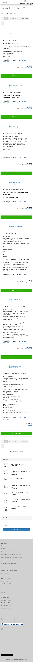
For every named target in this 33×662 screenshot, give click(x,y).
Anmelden (16, 529)
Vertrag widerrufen (7, 655)
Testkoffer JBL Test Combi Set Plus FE (14, 307)
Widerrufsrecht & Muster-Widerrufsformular (12, 554)
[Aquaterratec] (3, 2)
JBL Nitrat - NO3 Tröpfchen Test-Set (13, 133)
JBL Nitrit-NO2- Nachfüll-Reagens (12, 92)
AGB (2, 560)
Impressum (4, 545)
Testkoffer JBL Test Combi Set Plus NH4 (14, 373)
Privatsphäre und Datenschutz (8, 563)
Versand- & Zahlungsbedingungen (10, 551)
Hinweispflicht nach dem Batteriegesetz (11, 557)
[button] (2, 18)
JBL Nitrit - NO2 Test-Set (10, 40)
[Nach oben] (28, 659)
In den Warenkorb (16, 76)
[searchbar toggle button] (22, 2)
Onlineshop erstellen (10, 659)
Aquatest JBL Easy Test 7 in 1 (11, 233)
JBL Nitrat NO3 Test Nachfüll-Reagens (13, 189)
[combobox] (13, 18)
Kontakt (3, 548)
